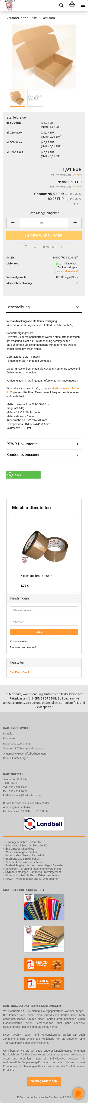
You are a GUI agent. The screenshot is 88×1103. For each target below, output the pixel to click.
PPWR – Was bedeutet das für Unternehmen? (32, 878)
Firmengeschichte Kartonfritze (23, 842)
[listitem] (45, 555)
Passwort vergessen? (23, 647)
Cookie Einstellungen (15, 758)
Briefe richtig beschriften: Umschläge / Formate (34, 865)
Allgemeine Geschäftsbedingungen (24, 753)
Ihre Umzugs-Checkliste (19, 848)
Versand (77, 186)
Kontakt (8, 733)
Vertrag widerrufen (44, 1081)
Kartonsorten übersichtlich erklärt (25, 855)
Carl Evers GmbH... (21, 672)
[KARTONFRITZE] (8, 5)
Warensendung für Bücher (21, 852)
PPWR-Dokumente (22, 444)
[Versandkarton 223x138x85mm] (44, 56)
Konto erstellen (19, 641)
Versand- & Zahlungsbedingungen (23, 748)
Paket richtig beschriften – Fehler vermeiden (32, 875)
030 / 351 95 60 (18, 787)
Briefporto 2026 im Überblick (22, 858)
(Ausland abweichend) (66, 271)
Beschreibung (18, 307)
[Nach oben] (11, 1097)
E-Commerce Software (30, 1097)
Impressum (10, 738)
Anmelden (44, 632)
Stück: (78, 204)
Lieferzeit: (12, 263)
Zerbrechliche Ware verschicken (24, 862)
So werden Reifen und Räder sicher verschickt (33, 868)
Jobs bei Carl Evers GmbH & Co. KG (26, 845)
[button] (23, 475)
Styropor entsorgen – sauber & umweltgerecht (33, 872)
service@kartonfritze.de (26, 795)
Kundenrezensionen (23, 454)
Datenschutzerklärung (16, 743)
